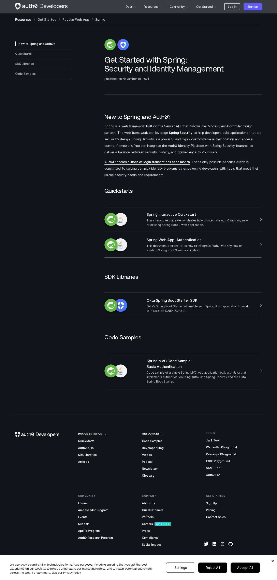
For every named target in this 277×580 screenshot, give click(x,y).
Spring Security (181, 133)
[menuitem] (131, 6)
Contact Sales (216, 517)
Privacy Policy (72, 572)
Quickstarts (86, 441)
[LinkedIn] (214, 547)
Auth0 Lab (213, 475)
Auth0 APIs (86, 448)
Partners (148, 517)
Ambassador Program (93, 510)
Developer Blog (153, 448)
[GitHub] (230, 547)
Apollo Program (89, 530)
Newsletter (150, 468)
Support (83, 524)
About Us (148, 503)
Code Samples (152, 441)
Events (83, 517)
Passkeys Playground (221, 454)
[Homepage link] (41, 6)
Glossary (148, 475)
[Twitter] (206, 547)
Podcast (148, 461)
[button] (232, 6)
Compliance (150, 537)
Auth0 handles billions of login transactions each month (147, 162)
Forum (82, 503)
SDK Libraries (87, 454)
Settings (180, 567)
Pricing (211, 510)
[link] (90, 433)
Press (146, 530)
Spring (109, 126)
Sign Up (211, 503)
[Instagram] (222, 547)
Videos (147, 454)
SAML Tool (213, 468)
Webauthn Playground (221, 447)
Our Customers (152, 510)
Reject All (213, 567)
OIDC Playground (218, 461)
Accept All (245, 567)
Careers (147, 524)
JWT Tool (213, 440)
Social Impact (151, 544)
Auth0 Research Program (95, 537)
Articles (83, 461)
